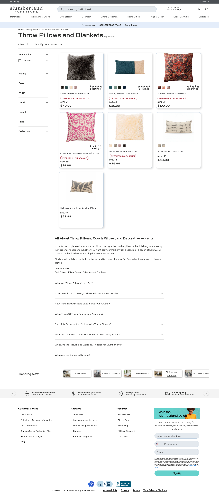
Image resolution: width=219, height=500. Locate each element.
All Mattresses (141, 373)
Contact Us (26, 414)
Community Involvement (85, 420)
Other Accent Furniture (94, 272)
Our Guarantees (29, 425)
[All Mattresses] (127, 373)
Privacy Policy (193, 465)
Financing (123, 425)
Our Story (78, 414)
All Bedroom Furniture (172, 373)
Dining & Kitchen (109, 17)
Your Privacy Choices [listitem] (155, 490)
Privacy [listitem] (125, 490)
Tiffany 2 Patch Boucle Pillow (123, 93)
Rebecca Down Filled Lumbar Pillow (78, 207)
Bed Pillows (60, 272)
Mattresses (16, 17)
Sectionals (80, 373)
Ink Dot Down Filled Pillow (170, 151)
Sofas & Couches (111, 373)
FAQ (23, 441)
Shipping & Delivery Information (36, 420)
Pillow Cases (74, 272)
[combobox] (107, 9)
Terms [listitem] (136, 490)
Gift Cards (123, 436)
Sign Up (177, 473)
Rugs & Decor (157, 17)
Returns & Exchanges (31, 436)
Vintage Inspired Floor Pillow (172, 93)
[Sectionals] (66, 373)
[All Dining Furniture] (188, 373)
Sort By (39, 44)
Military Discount (126, 430)
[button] (206, 9)
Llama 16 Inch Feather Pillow (123, 151)
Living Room (66, 17)
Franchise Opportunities (85, 425)
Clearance (204, 17)
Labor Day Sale (181, 17)
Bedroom (86, 17)
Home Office (133, 17)
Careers (77, 430)
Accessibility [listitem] (110, 490)
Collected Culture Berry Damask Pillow (79, 153)
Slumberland (67, 490)
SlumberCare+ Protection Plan (36, 430)
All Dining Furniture (202, 373)
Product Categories (83, 436)
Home (21, 29)
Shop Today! (131, 25)
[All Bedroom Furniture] (158, 373)
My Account (124, 414)
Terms (156, 467)
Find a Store (124, 420)
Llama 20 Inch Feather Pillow (74, 93)
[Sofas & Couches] (97, 373)
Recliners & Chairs (40, 17)
